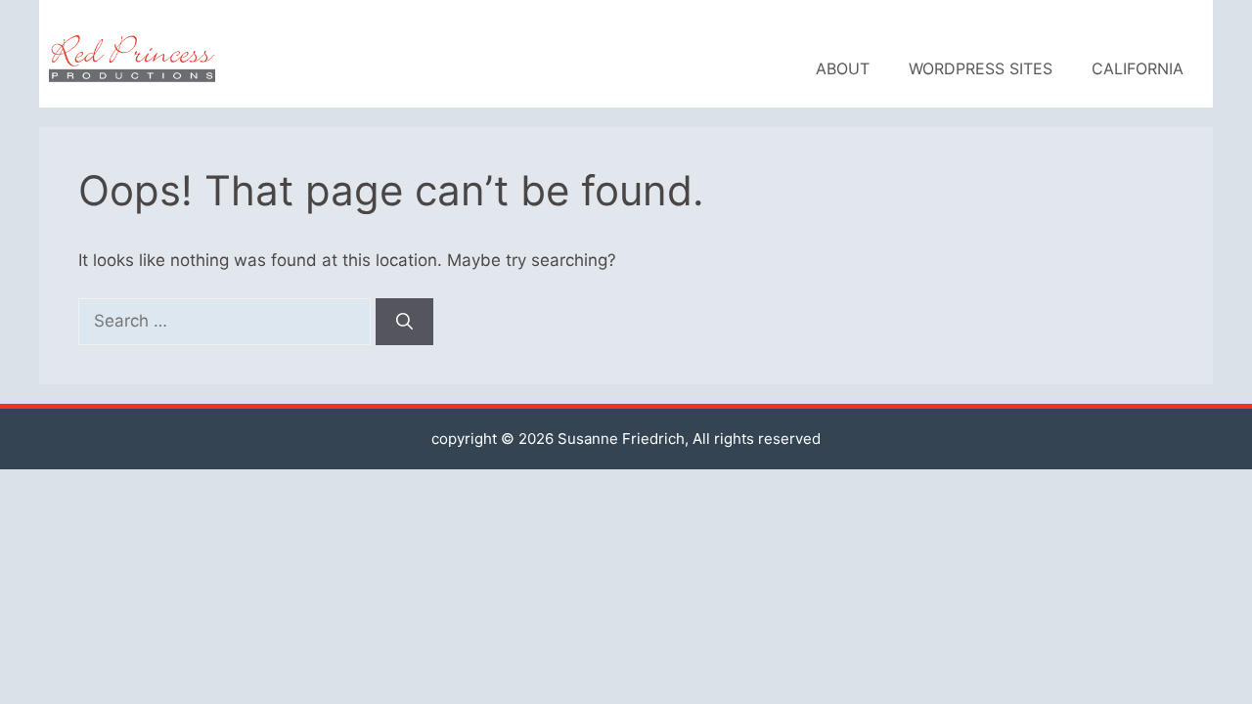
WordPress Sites (980, 68)
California (1138, 68)
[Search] (404, 321)
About (843, 68)
